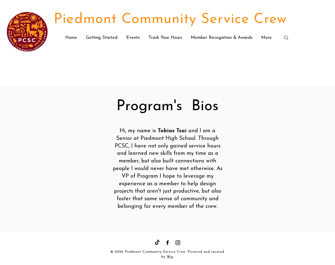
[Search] (286, 38)
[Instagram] (178, 242)
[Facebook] (167, 242)
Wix (170, 257)
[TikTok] (157, 242)
